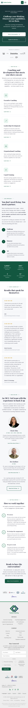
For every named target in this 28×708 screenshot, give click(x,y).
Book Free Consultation (22, 2)
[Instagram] (18, 689)
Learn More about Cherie (13, 443)
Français (24, 693)
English (9, 693)
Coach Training (7, 665)
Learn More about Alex (13, 472)
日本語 (19, 693)
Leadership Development (7, 622)
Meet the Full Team (13, 488)
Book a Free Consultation (13, 581)
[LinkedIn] (10, 689)
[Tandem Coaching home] (6, 2)
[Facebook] (13, 689)
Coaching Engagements (20, 619)
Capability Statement (20, 639)
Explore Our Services (13, 39)
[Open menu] (25, 2)
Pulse (20, 635)
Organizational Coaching (21, 665)
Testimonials (20, 637)
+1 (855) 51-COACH (11, 685)
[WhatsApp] (15, 689)
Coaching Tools (7, 637)
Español (14, 693)
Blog (8, 635)
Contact (8, 633)
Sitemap (23, 700)
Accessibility (17, 700)
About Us (8, 631)
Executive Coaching (7, 619)
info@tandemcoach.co (7, 687)
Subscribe (6, 669)
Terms (11, 700)
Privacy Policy (6, 700)
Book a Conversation (13, 34)
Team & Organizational (7, 624)
